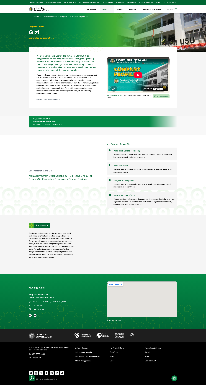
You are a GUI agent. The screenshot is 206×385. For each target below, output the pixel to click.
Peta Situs (114, 352)
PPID (112, 357)
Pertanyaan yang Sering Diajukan (88, 357)
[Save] (30, 16)
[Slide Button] (30, 264)
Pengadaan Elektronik (153, 348)
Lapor (112, 361)
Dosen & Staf (120, 2)
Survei (147, 352)
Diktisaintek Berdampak (54, 2)
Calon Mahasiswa (70, 2)
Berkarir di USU (150, 361)
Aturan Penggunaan (83, 361)
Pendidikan (37, 17)
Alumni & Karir (108, 2)
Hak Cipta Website (117, 348)
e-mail (108, 97)
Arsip (147, 357)
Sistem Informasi (81, 348)
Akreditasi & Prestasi (146, 2)
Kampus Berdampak (36, 2)
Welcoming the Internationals (89, 2)
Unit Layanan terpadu (83, 352)
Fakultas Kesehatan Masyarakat (56, 17)
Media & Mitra (131, 2)
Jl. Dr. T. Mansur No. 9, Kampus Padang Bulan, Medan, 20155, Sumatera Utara (49, 348)
